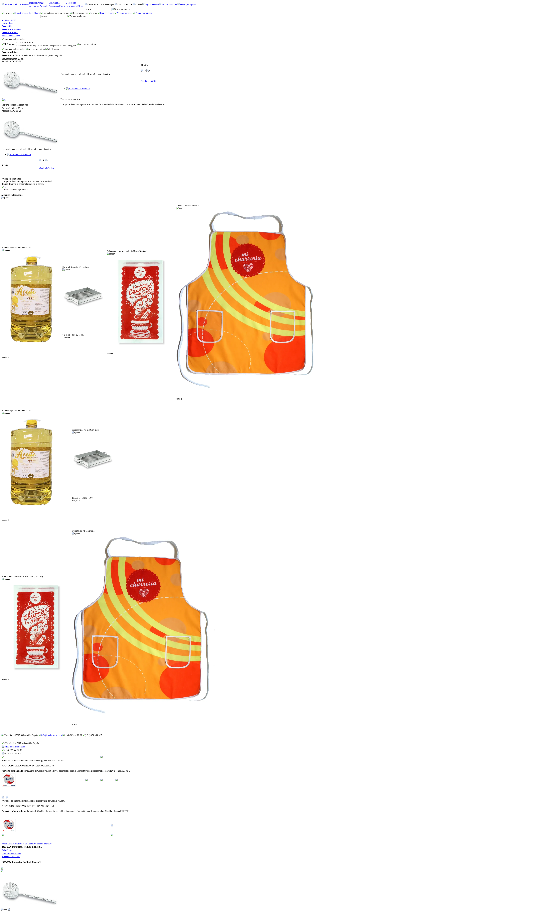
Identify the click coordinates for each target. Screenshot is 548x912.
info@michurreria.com (51, 735)
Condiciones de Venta (23, 843)
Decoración (71, 3)
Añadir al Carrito (148, 81)
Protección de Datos (42, 843)
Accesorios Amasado (38, 6)
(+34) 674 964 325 (93, 735)
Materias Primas (36, 3)
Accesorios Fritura (57, 6)
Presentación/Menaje (75, 6)
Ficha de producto (81, 88)
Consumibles (54, 3)
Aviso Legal (7, 843)
